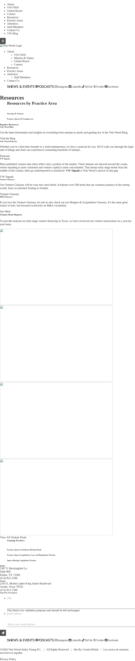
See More (5, 211)
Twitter (100, 86)
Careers (11, 13)
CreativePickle (90, 649)
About (10, 4)
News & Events (21, 86)
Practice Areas (15, 20)
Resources (12, 17)
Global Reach (14, 10)
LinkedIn (76, 86)
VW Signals (7, 176)
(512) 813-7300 (8, 589)
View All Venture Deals (13, 537)
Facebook (112, 86)
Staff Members (15, 26)
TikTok (88, 86)
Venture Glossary (9, 194)
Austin (2, 581)
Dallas (2, 566)
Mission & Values (24, 58)
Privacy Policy (8, 659)
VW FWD (13, 7)
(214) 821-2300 (8, 578)
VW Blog (12, 33)
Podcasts (46, 86)
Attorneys (12, 23)
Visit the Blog (7, 138)
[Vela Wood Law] (11, 45)
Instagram (62, 86)
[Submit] (3, 633)
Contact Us (13, 30)
